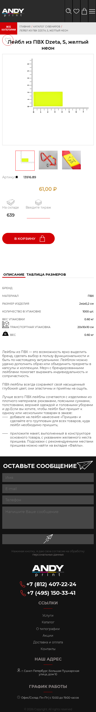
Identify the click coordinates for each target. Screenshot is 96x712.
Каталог (48, 622)
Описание (13, 274)
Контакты (48, 649)
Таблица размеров (46, 274)
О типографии (48, 629)
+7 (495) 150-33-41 (51, 593)
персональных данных (48, 554)
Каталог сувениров (46, 26)
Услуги (48, 616)
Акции (48, 636)
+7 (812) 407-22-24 (51, 584)
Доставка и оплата (48, 642)
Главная (24, 26)
